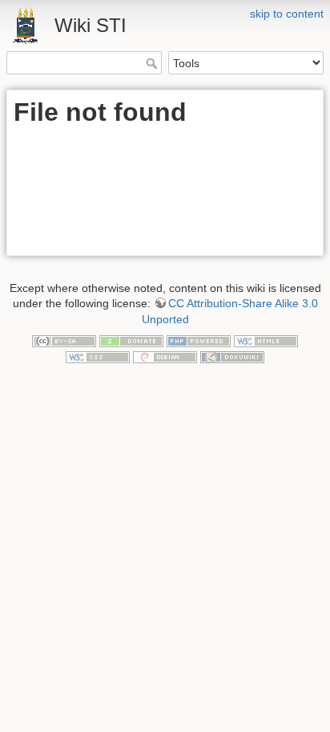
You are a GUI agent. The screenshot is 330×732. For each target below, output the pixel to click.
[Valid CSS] (98, 356)
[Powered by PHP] (199, 340)
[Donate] (131, 340)
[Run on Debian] (165, 356)
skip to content (287, 13)
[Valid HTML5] (266, 340)
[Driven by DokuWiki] (232, 356)
